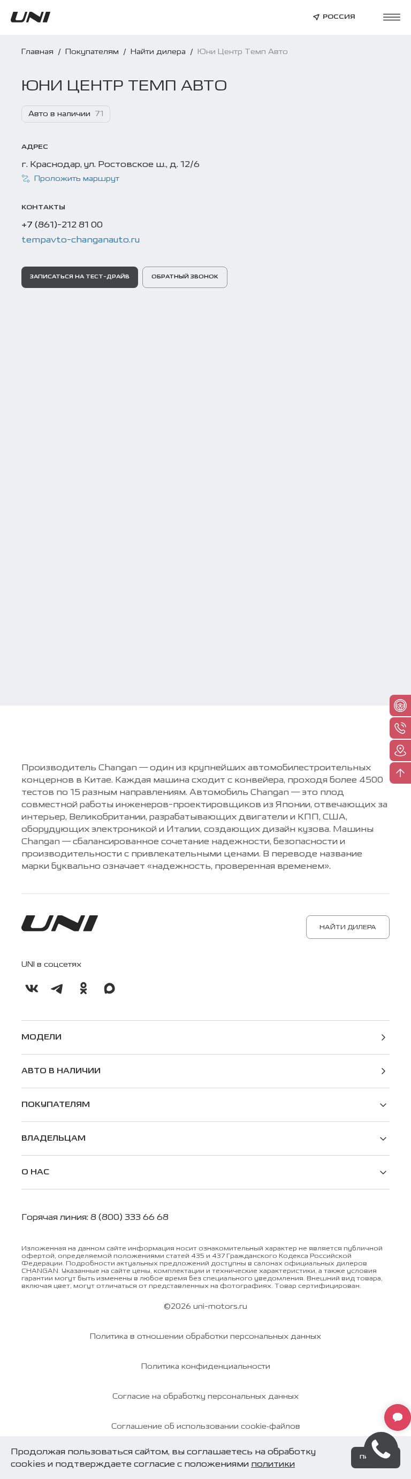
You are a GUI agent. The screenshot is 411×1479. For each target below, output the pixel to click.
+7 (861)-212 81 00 (62, 224)
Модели (41, 1037)
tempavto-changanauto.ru (80, 239)
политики (273, 1464)
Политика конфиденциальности (205, 1366)
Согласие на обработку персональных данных (205, 1396)
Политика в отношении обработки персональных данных (205, 1336)
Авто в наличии (61, 1071)
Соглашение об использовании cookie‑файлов (205, 1426)
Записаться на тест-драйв (80, 277)
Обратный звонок (184, 277)
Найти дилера (347, 927)
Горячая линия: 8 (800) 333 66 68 (95, 1217)
